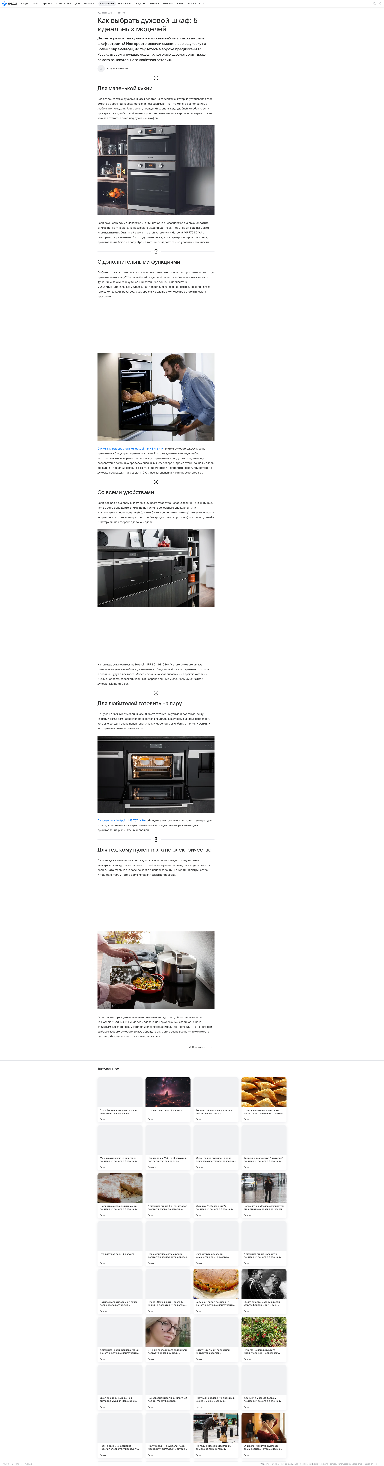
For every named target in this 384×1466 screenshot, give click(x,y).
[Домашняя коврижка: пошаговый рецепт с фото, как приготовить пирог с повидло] (120, 1339)
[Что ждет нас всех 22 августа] (120, 1243)
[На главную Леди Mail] (12, 3)
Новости (121, 13)
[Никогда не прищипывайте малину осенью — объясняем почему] (264, 1339)
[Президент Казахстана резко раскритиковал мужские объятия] (168, 1243)
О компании (17, 1464)
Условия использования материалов (346, 1464)
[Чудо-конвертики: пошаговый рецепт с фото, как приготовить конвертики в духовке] (264, 1099)
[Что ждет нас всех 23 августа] (168, 1099)
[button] (156, 170)
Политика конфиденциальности (314, 1464)
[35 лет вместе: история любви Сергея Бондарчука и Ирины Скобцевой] (264, 1291)
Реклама (28, 1464)
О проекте (264, 1464)
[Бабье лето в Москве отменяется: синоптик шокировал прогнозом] (264, 1195)
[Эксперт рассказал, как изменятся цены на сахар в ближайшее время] (216, 1243)
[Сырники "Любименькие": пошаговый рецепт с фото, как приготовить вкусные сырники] (216, 1195)
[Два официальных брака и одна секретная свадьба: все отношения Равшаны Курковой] (120, 1099)
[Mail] (4, 3)
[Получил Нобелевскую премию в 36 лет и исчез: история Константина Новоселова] (216, 1387)
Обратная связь (372, 1464)
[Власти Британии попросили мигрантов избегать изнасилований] (216, 1339)
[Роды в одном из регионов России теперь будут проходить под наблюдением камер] (120, 1435)
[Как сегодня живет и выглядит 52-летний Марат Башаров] (168, 1387)
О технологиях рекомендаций (285, 1464)
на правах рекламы (117, 68)
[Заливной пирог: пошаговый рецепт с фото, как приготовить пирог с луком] (216, 1291)
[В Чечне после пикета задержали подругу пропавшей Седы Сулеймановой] (168, 1339)
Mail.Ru (6, 1464)
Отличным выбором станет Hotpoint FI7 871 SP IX (131, 448)
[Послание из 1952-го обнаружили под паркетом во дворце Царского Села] (168, 1147)
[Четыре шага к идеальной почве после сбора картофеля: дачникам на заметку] (120, 1291)
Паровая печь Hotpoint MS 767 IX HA (122, 820)
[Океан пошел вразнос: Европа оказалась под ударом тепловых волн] (216, 1147)
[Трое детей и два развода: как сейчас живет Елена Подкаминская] (216, 1099)
